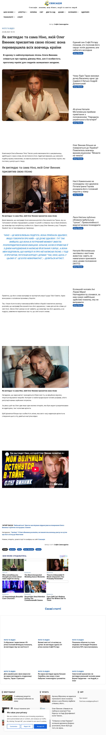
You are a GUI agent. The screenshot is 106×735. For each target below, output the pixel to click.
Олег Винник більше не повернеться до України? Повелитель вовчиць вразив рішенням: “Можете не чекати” (86, 150)
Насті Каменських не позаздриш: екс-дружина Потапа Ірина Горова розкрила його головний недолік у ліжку (85, 186)
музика (12, 549)
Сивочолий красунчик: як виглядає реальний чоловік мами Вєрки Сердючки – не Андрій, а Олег (86, 677)
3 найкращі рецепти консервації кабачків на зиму (24, 698)
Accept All (40, 726)
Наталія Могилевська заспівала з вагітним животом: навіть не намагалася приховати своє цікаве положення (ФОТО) (84, 257)
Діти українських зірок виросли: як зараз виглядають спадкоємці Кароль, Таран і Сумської (17, 676)
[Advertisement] (35, 135)
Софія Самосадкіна (61, 24)
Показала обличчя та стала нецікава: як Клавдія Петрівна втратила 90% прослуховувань (85, 644)
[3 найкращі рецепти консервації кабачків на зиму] (7, 698)
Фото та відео (8, 28)
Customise (13, 726)
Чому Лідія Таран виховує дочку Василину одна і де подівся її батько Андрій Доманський (86, 80)
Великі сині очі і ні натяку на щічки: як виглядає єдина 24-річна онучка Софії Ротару (50, 644)
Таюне (38, 549)
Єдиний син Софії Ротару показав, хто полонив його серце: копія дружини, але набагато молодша (86, 46)
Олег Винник (28, 549)
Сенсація (41, 539)
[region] (27, 720)
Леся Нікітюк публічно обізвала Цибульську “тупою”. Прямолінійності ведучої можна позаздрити (86, 221)
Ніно (19, 549)
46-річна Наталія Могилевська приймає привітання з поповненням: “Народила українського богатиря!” (86, 114)
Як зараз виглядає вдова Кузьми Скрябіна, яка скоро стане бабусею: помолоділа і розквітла (52, 676)
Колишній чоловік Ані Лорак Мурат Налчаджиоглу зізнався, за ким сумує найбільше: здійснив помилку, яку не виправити (86, 295)
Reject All (27, 726)
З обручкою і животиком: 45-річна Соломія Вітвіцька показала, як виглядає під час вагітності (18, 644)
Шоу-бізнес (78, 53)
